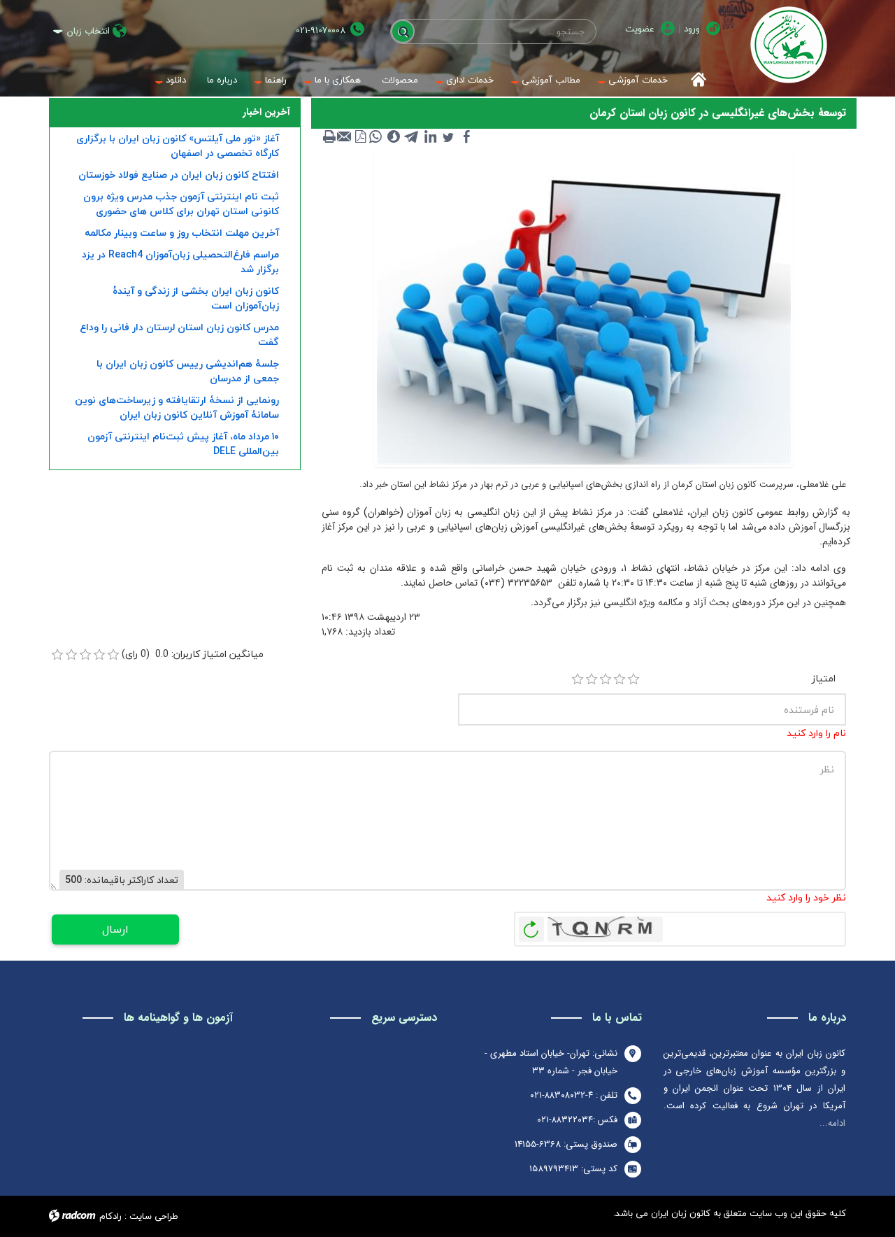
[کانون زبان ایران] (788, 44)
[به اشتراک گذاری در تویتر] (448, 136)
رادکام (110, 1216)
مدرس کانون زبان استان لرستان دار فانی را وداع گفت (179, 334)
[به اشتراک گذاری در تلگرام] (412, 136)
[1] (577, 679)
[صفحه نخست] (694, 80)
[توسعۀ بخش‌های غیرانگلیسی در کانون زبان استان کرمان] (584, 308)
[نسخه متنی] (329, 136)
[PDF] (360, 136)
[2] (591, 679)
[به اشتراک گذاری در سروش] (393, 136)
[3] (605, 679)
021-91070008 (320, 30)
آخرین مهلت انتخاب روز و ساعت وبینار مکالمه (182, 232)
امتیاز (824, 678)
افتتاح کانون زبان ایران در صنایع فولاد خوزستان (178, 174)
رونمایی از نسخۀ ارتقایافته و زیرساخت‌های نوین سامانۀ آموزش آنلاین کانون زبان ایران (177, 407)
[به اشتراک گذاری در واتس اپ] (375, 136)
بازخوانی (531, 925)
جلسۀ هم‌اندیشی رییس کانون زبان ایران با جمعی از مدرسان (187, 371)
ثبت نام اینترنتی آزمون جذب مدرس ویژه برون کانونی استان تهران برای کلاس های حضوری (181, 204)
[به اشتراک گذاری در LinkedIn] (430, 136)
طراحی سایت (153, 1216)
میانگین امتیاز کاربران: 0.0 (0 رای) (193, 653)
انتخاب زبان (88, 31)
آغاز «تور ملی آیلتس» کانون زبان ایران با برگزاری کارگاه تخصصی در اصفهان (177, 145)
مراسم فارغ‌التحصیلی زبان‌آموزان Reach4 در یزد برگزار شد (180, 262)
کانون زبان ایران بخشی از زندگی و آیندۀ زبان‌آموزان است (196, 298)
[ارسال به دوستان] (344, 136)
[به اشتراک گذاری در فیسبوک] (466, 136)
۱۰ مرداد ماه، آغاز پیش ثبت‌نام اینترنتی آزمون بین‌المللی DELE (183, 443)
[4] (619, 679)
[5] (633, 679)
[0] (57, 655)
